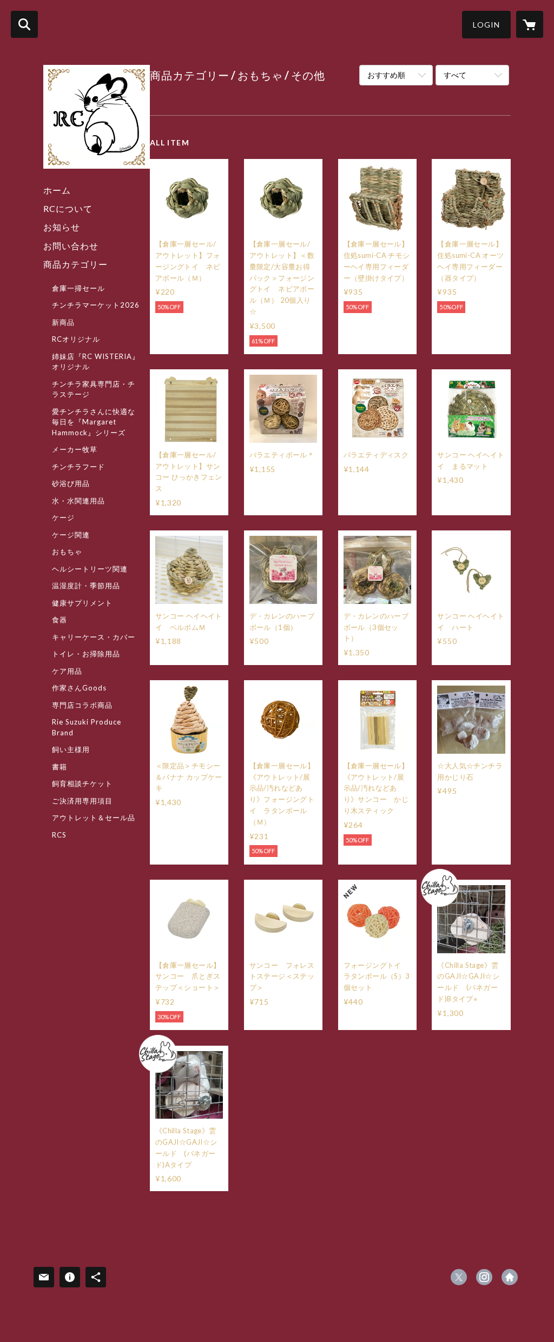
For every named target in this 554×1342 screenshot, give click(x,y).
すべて (455, 74)
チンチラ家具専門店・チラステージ (93, 389)
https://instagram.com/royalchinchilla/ (484, 1277)
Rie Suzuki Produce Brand (86, 727)
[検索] (24, 24)
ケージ (63, 517)
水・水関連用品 (78, 500)
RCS (59, 835)
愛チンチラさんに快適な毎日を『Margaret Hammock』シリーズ (93, 422)
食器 (59, 619)
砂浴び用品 (71, 483)
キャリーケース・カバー (93, 637)
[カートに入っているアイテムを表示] (529, 24)
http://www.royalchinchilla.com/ (510, 1277)
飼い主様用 (71, 749)
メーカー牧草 (74, 449)
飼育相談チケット (82, 783)
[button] (486, 24)
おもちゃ (67, 551)
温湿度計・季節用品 (86, 585)
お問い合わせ (70, 246)
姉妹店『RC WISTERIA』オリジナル (96, 361)
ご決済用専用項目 (82, 800)
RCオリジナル (76, 339)
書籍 (59, 766)
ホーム (57, 190)
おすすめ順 (386, 74)
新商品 (63, 322)
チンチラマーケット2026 (96, 305)
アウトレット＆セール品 (93, 817)
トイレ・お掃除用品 (86, 653)
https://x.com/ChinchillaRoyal (459, 1277)
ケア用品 (67, 671)
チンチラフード (78, 466)
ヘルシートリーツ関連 (90, 568)
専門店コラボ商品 (82, 705)
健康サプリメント (82, 603)
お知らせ (61, 227)
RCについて (68, 208)
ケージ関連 (71, 534)
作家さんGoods (79, 687)
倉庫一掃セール (78, 288)
